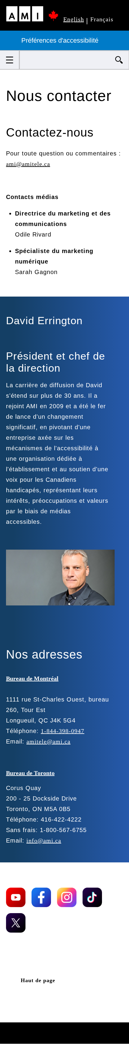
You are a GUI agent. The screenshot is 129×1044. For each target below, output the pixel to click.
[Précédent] (16, 622)
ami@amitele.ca (28, 164)
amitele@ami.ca (48, 741)
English (73, 19)
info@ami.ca (43, 840)
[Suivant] (35, 622)
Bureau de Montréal (32, 678)
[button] (10, 60)
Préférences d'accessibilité (60, 40)
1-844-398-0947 (62, 731)
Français (101, 19)
